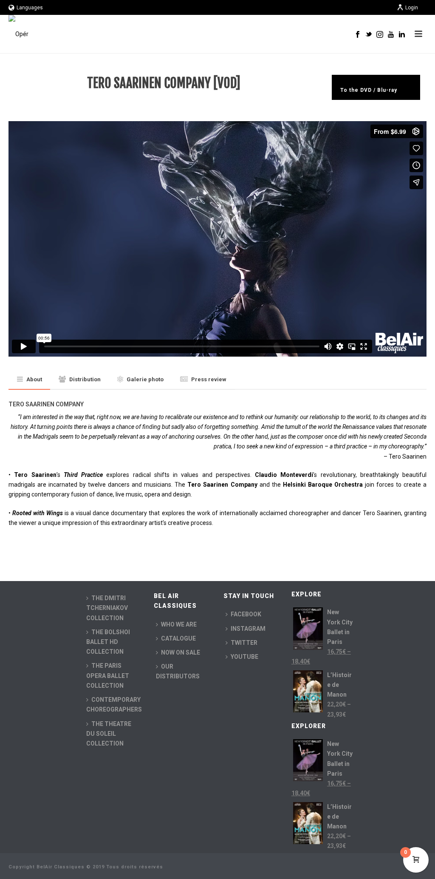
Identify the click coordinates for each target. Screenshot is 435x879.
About (34, 379)
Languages (30, 8)
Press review (208, 379)
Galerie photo (145, 379)
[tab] (29, 379)
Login (411, 8)
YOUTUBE (244, 656)
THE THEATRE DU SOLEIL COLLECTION (108, 733)
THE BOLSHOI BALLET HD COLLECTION (108, 642)
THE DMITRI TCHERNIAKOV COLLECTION (107, 608)
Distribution (85, 379)
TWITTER (244, 642)
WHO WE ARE (179, 624)
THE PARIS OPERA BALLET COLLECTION (107, 675)
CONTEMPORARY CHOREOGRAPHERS (114, 704)
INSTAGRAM (248, 628)
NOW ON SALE (180, 652)
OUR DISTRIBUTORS (178, 671)
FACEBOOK (246, 614)
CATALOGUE (178, 638)
